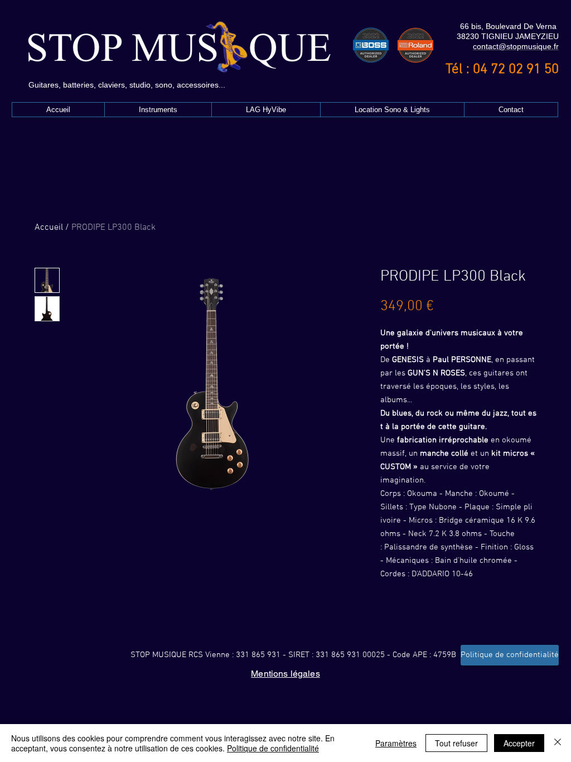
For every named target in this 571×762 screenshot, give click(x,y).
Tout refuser (456, 743)
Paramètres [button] (396, 743)
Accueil (49, 227)
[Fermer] (557, 743)
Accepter (519, 743)
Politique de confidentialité (273, 748)
